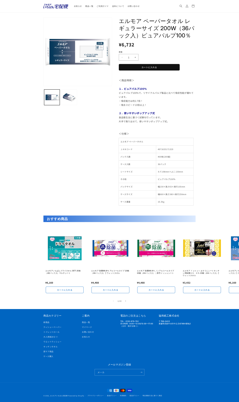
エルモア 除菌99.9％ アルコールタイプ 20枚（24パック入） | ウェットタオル (110, 272)
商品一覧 (86, 322)
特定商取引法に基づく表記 (152, 395)
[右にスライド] (126, 301)
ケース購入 (48, 356)
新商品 (46, 322)
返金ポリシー (112, 395)
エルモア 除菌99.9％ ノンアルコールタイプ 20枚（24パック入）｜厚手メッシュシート (155, 272)
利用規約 (123, 395)
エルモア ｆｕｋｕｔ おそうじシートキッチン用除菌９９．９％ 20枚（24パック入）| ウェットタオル (201, 273)
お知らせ (86, 336)
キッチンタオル (50, 346)
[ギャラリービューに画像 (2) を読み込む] (69, 97)
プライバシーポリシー (95, 395)
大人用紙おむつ (50, 336)
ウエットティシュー (52, 341)
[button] (181, 6)
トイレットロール (51, 332)
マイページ (87, 327)
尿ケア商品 (48, 351)
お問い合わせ (88, 332)
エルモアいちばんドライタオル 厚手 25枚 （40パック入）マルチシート (63, 272)
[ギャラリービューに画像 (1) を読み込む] (52, 97)
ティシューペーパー (52, 327)
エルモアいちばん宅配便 (59, 396)
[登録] (141, 372)
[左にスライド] (113, 301)
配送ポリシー (134, 395)
